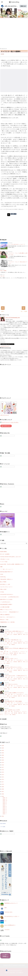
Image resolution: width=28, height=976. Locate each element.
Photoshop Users (8, 912)
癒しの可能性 (3, 581)
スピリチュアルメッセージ (6, 586)
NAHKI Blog (3, 576)
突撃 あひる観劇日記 (5, 614)
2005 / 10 (5, 800)
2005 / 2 (4, 812)
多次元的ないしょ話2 (5, 584)
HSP (9, 632)
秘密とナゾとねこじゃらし (6, 609)
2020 (3, 760)
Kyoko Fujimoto (3, 823)
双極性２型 (20, 634)
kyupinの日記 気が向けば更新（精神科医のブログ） (12, 564)
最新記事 (4, 626)
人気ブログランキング (4, 415)
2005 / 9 (4, 802)
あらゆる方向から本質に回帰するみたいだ (14, 631)
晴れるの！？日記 (4, 619)
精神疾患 (13, 644)
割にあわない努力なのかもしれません (13, 667)
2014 (3, 774)
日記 (10, 644)
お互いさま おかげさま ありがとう (10, 9)
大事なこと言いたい (22, 653)
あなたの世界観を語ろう (10, 925)
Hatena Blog (12, 972)
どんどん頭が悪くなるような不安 (12, 710)
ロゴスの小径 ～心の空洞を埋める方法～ (9, 597)
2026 (3, 745)
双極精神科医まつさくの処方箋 (7, 622)
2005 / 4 (4, 809)
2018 (3, 765)
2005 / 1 (4, 813)
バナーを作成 (2, 826)
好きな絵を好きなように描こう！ (12, 916)
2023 (3, 752)
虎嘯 (1, 566)
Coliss (1, 574)
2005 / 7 (4, 805)
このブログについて (4, 346)
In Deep (2, 592)
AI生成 (6, 632)
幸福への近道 (3, 589)
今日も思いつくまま (4, 559)
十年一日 (2, 276)
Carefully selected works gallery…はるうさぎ (10, 556)
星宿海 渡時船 (3, 551)
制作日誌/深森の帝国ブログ (6, 571)
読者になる (23, 6)
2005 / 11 (5, 799)
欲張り (2, 311)
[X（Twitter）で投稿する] (8, 214)
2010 (3, 784)
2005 (3, 796)
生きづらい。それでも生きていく (7, 617)
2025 (3, 748)
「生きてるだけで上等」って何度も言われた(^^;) (16, 675)
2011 (3, 781)
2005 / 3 (4, 811)
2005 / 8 (4, 803)
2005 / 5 (4, 808)
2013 (3, 777)
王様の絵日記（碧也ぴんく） (6, 579)
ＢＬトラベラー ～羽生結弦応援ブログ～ (9, 612)
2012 (3, 779)
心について (6, 635)
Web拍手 (4, 117)
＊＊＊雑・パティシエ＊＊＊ (6, 569)
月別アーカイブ (6, 742)
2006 (3, 794)
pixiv (5, 920)
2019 (3, 762)
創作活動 (15, 634)
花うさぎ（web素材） (5, 554)
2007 (3, 791)
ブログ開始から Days (5, 956)
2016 (3, 769)
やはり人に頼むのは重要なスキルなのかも (14, 692)
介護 (12, 713)
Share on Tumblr (13, 214)
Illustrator (12, 161)
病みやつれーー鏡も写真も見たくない (13, 639)
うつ (14, 632)
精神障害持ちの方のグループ (11, 903)
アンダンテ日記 (3, 561)
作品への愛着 (3, 270)
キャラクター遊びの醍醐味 (10, 51)
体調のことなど (10, 634)
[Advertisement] (14, 33)
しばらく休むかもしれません (11, 684)
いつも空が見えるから (5, 602)
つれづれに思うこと (20, 632)
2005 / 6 (4, 806)
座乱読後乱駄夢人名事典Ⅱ (6, 604)
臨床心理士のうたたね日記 (6, 599)
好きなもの (3, 654)
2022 (3, 755)
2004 (3, 816)
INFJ (12, 632)
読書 (5, 907)
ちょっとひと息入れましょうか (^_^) (16, 244)
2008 (3, 789)
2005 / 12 (5, 797)
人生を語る (6, 929)
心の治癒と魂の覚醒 (4, 607)
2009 (3, 786)
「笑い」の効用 (23, 311)
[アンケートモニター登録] (6, 895)
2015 (3, 772)
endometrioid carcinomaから (6, 594)
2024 (3, 750)
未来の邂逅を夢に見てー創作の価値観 (13, 701)
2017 (3, 767)
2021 (3, 757)
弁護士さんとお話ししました (11, 658)
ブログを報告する (19, 972)
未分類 (2, 54)
